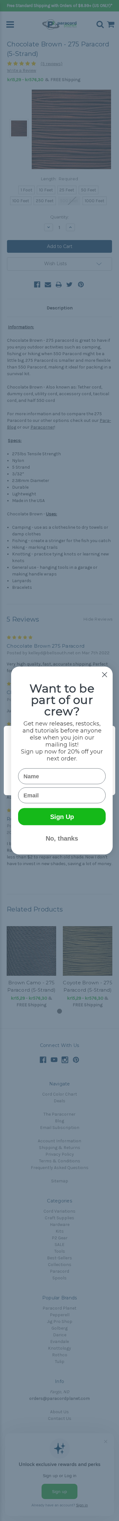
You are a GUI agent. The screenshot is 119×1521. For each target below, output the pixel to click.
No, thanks (62, 838)
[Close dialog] (104, 674)
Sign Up (62, 816)
